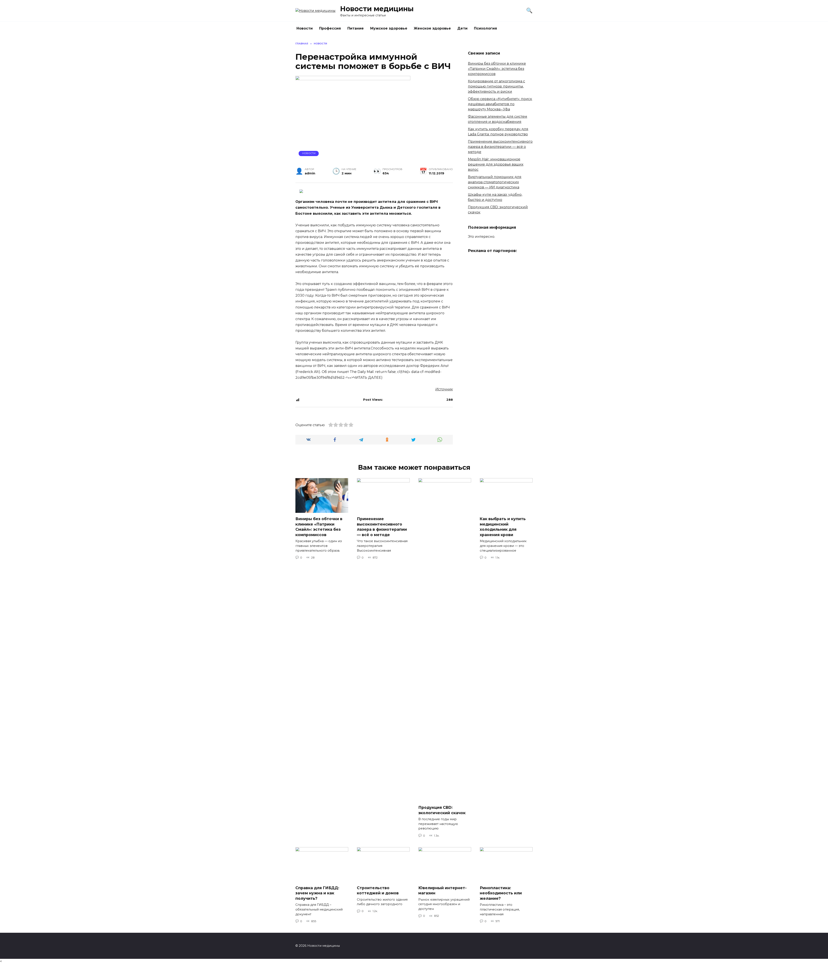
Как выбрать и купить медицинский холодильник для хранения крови (503, 526)
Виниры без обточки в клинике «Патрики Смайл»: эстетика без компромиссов (497, 68)
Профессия (330, 28)
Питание (355, 28)
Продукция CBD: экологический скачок (442, 810)
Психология (485, 28)
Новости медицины (377, 9)
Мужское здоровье (388, 28)
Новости (304, 28)
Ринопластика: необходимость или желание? (501, 892)
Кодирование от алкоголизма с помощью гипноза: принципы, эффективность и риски (496, 86)
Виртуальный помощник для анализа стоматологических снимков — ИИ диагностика (494, 182)
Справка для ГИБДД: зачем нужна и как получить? (317, 892)
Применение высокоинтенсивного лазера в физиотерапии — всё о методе (500, 146)
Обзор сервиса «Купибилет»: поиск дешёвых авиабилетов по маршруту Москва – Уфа (500, 104)
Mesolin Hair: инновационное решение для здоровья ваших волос (495, 164)
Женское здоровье (432, 28)
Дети (462, 28)
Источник (444, 389)
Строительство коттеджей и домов (378, 890)
